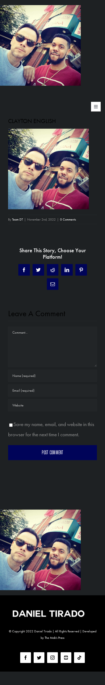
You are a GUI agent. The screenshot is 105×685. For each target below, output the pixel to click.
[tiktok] (79, 657)
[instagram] (52, 657)
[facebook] (25, 657)
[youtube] (66, 657)
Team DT (17, 219)
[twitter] (39, 657)
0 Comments (68, 219)
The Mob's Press (54, 638)
